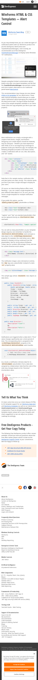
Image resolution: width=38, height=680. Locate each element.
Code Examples (6, 620)
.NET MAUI (4, 559)
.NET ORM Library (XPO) (15, 454)
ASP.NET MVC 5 (6, 581)
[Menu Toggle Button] (35, 7)
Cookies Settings (19, 674)
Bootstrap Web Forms (8, 584)
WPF (2, 537)
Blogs (3, 624)
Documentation (6, 619)
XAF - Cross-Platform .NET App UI (12, 594)
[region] (19, 665)
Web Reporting (6, 586)
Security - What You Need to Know (12, 633)
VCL (2, 538)
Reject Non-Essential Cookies (19, 669)
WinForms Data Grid (28, 404)
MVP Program (5, 510)
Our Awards (5, 505)
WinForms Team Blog (16, 32)
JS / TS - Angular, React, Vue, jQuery (13, 575)
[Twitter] (30, 487)
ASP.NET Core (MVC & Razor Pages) (12, 579)
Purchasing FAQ (6, 521)
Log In (28, 2)
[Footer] (2, 487)
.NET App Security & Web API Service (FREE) (15, 599)
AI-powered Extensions (8, 567)
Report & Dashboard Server (10, 550)
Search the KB (6, 615)
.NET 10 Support (6, 637)
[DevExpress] (8, 6)
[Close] (34, 654)
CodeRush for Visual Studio (16, 451)
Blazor (3, 577)
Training (4, 626)
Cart (23, 2)
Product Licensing (7, 520)
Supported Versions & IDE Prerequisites (14, 523)
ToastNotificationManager (9, 53)
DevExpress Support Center (10, 439)
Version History (6, 628)
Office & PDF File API (8, 552)
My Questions (5, 617)
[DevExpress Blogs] (20, 487)
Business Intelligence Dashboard (12, 548)
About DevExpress (7, 499)
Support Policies (6, 525)
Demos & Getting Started (9, 622)
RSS (28, 32)
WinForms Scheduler (11, 406)
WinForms (5, 475)
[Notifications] (35, 1)
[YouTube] (35, 487)
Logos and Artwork (7, 512)
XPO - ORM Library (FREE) (9, 596)
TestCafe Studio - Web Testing (11, 607)
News (3, 503)
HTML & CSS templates (8, 95)
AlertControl (14, 89)
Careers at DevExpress (8, 501)
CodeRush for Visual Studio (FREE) (12, 597)
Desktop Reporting (7, 540)
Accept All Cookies (19, 664)
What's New (5, 630)
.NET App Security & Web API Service (19, 448)
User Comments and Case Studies (12, 508)
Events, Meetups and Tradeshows (12, 506)
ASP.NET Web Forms (7, 582)
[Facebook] (25, 487)
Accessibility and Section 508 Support (13, 635)
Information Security (8, 631)
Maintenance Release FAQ (10, 527)
